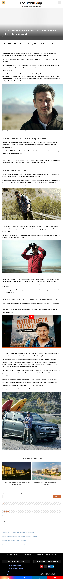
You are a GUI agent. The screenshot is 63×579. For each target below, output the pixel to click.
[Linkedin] (52, 566)
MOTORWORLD (37, 554)
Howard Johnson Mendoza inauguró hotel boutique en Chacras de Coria (22, 528)
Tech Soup (53, 554)
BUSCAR (57, 496)
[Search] (59, 2)
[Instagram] (45, 566)
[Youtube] (41, 566)
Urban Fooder (27, 554)
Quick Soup (18, 554)
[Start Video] (31, 331)
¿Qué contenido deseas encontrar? (12, 494)
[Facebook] (49, 566)
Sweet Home (10, 554)
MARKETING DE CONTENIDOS (16, 575)
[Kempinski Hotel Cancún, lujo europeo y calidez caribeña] (46, 471)
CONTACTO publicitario (17, 572)
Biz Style (46, 554)
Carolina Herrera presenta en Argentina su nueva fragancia (18, 532)
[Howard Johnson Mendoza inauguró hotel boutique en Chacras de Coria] (16, 471)
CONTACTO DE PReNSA (17, 568)
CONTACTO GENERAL (16, 565)
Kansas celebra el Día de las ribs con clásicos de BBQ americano (19, 536)
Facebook (5, 516)
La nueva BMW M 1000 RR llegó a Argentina (14, 540)
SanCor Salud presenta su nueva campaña (13, 545)
